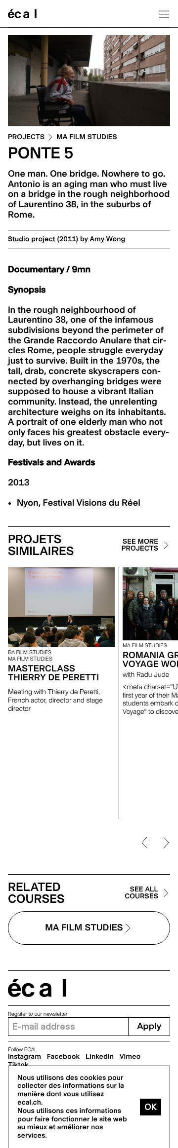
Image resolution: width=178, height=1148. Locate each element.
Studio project (31, 239)
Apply (149, 1026)
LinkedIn (100, 1057)
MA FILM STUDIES (86, 137)
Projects (26, 137)
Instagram (24, 1057)
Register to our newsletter (37, 1014)
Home (22, 13)
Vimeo (130, 1057)
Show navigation (164, 14)
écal (37, 988)
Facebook (63, 1057)
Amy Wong (108, 239)
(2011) (67, 239)
